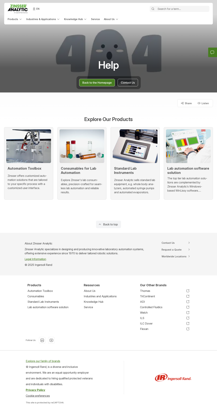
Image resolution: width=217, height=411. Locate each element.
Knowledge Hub (93, 301)
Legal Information (35, 259)
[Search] (153, 9)
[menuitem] (15, 19)
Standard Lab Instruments (43, 301)
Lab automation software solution (47, 307)
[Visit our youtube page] (51, 340)
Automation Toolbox (40, 291)
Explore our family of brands (43, 361)
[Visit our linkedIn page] (42, 340)
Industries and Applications (100, 296)
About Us (89, 291)
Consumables (35, 296)
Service (88, 307)
